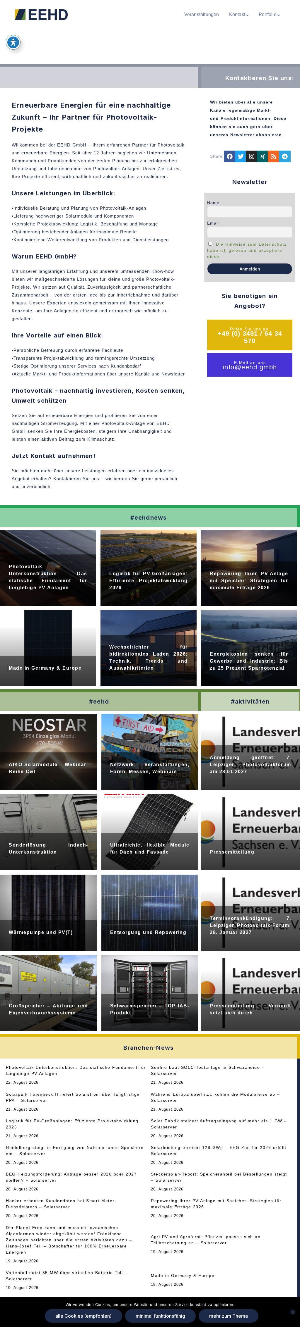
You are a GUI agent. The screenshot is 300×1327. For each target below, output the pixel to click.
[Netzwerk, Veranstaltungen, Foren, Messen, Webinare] (149, 752)
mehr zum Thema (228, 1316)
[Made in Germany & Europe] (48, 648)
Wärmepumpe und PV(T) (41, 932)
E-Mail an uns (250, 362)
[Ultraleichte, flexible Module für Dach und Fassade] (149, 832)
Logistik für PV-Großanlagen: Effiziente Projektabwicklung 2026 (148, 580)
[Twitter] (241, 156)
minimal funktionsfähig (160, 1316)
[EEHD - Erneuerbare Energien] (41, 14)
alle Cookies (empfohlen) (83, 1316)
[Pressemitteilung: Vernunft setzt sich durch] (250, 993)
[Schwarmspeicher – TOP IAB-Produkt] (149, 993)
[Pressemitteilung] (250, 832)
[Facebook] (230, 156)
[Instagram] (252, 156)
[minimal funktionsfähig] (293, 1312)
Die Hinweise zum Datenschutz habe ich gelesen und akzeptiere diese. (247, 250)
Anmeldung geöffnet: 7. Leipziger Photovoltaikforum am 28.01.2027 (250, 764)
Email (213, 223)
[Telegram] (285, 156)
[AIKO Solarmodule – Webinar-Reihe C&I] (48, 752)
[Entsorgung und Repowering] (149, 913)
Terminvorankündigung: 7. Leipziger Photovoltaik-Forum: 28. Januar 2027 (250, 925)
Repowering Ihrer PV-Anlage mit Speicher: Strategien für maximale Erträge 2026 (249, 580)
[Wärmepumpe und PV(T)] (48, 913)
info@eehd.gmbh (250, 367)
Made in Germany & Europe (45, 668)
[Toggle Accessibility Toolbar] (13, 42)
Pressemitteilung (232, 851)
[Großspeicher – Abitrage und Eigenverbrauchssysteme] (48, 993)
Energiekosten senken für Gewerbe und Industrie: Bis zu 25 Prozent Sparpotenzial (249, 661)
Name (213, 202)
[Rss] (273, 156)
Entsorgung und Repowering (148, 932)
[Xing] (263, 156)
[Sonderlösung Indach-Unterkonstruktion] (48, 832)
